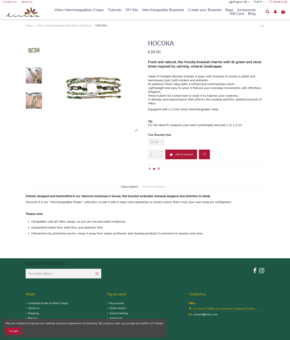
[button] (163, 10)
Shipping (33, 313)
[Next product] (263, 25)
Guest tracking (118, 313)
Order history (117, 308)
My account (116, 303)
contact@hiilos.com (205, 314)
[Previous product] (261, 25)
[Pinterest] (159, 169)
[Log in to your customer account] (275, 12)
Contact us (10, 2)
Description (129, 187)
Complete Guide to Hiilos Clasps (48, 303)
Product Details (153, 187)
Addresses (116, 318)
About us (27, 2)
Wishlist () (279, 2)
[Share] (149, 169)
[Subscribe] (97, 273)
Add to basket (184, 154)
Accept (13, 331)
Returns (33, 318)
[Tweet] (154, 169)
